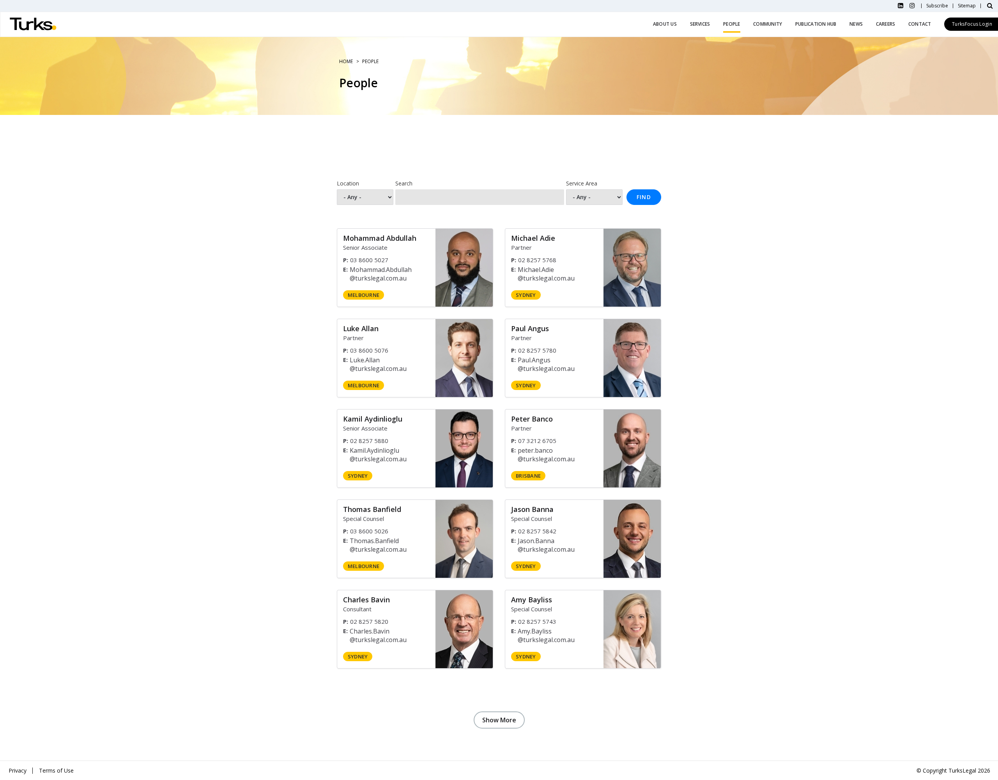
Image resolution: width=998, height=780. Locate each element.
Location (348, 183)
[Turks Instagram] (912, 6)
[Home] (33, 24)
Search (403, 183)
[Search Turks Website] (990, 6)
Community (767, 24)
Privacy (18, 770)
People (731, 24)
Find (644, 197)
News (856, 24)
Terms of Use (56, 770)
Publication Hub (816, 24)
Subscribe (937, 6)
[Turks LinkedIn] (900, 6)
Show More (499, 720)
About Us (665, 24)
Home (346, 61)
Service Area (581, 183)
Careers (885, 24)
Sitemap (967, 6)
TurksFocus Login (972, 24)
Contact (919, 24)
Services (700, 24)
